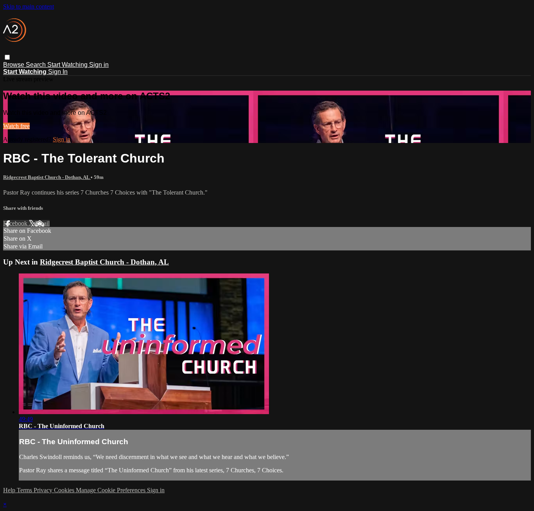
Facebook (16, 223)
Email (42, 223)
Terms (25, 490)
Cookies (65, 490)
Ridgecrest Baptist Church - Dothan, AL (47, 177)
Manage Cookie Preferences (111, 490)
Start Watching (68, 64)
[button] (7, 57)
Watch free (16, 126)
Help (10, 490)
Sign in (99, 64)
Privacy (44, 490)
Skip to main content (28, 6)
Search (36, 64)
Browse (14, 64)
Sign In (58, 71)
